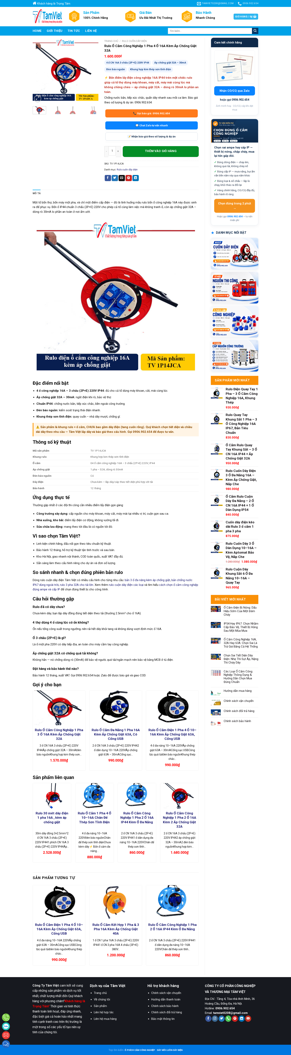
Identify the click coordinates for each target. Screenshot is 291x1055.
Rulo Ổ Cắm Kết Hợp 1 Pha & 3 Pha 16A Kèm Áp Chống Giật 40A (115, 929)
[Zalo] (6, 1026)
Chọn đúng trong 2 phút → (234, 206)
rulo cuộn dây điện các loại (126, 585)
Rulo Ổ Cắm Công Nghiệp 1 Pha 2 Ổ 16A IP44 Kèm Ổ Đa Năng (137, 817)
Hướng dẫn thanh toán (165, 999)
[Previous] (39, 70)
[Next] (92, 70)
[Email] (6, 1035)
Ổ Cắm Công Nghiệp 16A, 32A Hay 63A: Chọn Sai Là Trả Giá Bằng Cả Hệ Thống (241, 643)
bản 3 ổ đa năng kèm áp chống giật (147, 580)
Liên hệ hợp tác (104, 1012)
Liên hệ (91, 31)
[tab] (37, 193)
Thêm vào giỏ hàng (161, 151)
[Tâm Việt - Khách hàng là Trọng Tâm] (47, 16)
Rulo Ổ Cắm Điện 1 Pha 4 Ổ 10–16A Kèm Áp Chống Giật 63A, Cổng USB (172, 734)
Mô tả (37, 193)
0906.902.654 (235, 216)
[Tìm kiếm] (255, 31)
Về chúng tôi (102, 999)
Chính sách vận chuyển (239, 701)
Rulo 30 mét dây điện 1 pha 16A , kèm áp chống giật (52, 817)
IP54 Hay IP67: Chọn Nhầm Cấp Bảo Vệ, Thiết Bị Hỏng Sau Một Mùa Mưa (241, 627)
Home (37, 31)
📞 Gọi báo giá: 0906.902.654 (151, 113)
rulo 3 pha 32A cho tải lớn (76, 585)
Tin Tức (74, 31)
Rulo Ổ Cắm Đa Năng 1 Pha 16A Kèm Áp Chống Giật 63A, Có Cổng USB (116, 734)
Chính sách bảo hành (237, 721)
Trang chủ (111, 41)
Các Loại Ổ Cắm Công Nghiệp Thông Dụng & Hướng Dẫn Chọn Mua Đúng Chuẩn (238, 677)
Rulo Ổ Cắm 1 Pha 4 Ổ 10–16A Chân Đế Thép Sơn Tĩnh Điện (94, 817)
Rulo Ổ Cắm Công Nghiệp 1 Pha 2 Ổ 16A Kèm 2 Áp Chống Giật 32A (179, 819)
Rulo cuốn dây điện (134, 41)
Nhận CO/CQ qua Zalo (235, 91)
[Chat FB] (6, 1044)
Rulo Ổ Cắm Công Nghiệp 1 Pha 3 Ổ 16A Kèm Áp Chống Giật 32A (59, 734)
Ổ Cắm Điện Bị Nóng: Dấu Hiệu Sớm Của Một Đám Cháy (240, 611)
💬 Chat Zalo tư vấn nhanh (151, 125)
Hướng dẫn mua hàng (238, 691)
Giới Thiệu (54, 31)
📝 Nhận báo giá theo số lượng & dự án (151, 136)
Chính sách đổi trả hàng (239, 711)
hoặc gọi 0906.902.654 (234, 99)
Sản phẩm (100, 1006)
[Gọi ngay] (6, 1017)
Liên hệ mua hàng (105, 1019)
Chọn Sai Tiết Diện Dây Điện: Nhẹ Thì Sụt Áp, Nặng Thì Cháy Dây (241, 659)
